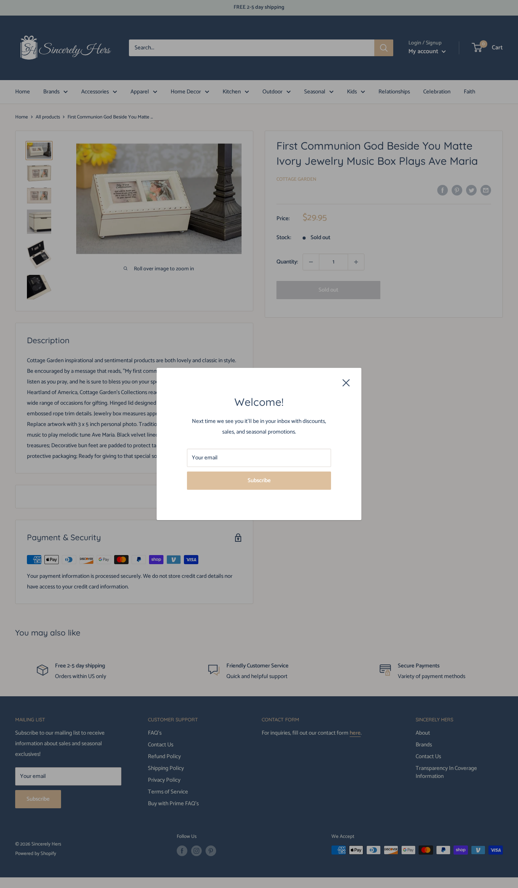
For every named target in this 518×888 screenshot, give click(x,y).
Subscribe (259, 480)
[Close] (346, 382)
